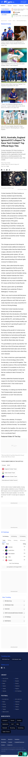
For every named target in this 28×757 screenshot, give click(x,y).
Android (21, 494)
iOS (2, 496)
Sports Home (4, 20)
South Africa (11, 550)
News (14, 20)
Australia (10, 547)
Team (4, 540)
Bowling (15, 540)
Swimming (20, 728)
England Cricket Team (11, 469)
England (10, 560)
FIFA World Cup (8, 601)
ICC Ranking (18, 691)
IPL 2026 (4, 14)
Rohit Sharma (8, 620)
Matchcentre (5, 711)
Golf (12, 724)
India (9, 556)
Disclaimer (3, 742)
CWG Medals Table (9, 605)
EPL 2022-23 (18, 699)
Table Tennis (6, 731)
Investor (10, 742)
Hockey (19, 720)
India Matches (5, 12)
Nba (18, 724)
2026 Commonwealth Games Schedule (14, 612)
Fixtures (21, 5)
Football (14, 487)
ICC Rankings (8, 616)
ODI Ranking (14, 536)
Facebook (15, 490)
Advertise (3, 739)
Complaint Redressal (19, 742)
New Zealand (11, 553)
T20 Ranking (22, 536)
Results (17, 681)
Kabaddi (4, 728)
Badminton (5, 724)
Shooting (12, 728)
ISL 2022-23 (5, 699)
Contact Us (9, 745)
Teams (4, 688)
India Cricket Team (10, 472)
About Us (10, 739)
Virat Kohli (7, 609)
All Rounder (22, 540)
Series (15, 5)
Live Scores (5, 678)
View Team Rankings (14, 563)
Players (17, 688)
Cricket (3, 5)
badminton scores (13, 489)
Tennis (12, 720)
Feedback (17, 739)
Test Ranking (5, 536)
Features (17, 686)
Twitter (3, 492)
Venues (4, 691)
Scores (10, 5)
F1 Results (21, 489)
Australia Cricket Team (11, 476)
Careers (3, 745)
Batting (9, 540)
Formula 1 (5, 720)
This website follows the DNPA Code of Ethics (12, 747)
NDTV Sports (4, 490)
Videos (4, 686)
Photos (17, 683)
